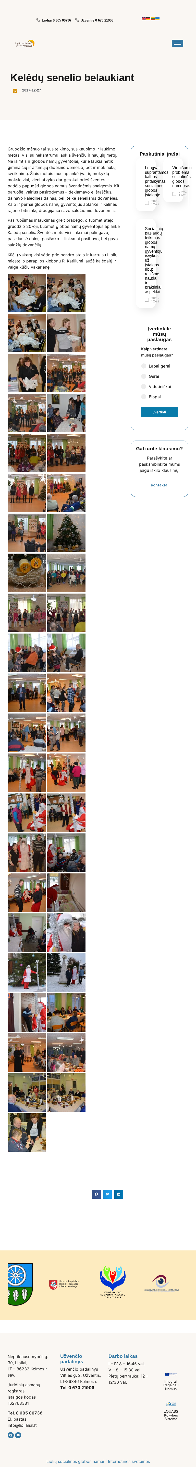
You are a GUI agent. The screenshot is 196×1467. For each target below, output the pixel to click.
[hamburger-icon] (177, 43)
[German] (148, 18)
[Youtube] (18, 1435)
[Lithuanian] (153, 18)
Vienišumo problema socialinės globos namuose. (182, 177)
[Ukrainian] (157, 18)
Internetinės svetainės (129, 1461)
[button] (96, 1194)
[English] (144, 18)
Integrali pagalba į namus (171, 1385)
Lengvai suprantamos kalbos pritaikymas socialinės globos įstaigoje (156, 181)
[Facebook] (11, 1435)
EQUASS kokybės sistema (171, 1415)
